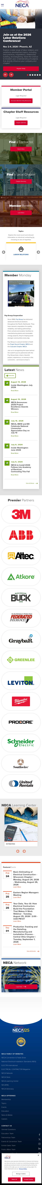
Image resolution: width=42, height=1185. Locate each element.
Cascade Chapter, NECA (18, 347)
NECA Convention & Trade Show (13, 1058)
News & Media (6, 1115)
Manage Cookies (21, 1174)
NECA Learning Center (9, 1081)
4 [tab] (35, 75)
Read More (14, 391)
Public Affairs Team (8, 1149)
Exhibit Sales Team (8, 1145)
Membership (6, 1099)
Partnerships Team (8, 1137)
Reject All (14, 1179)
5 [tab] (37, 75)
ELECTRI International (9, 1065)
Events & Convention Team (11, 1141)
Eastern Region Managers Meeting (26, 893)
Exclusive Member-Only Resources (21, 101)
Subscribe (11, 375)
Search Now (24, 149)
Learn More (25, 213)
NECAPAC (5, 1085)
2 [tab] (30, 75)
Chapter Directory (24, 182)
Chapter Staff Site (21, 122)
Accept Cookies (28, 1179)
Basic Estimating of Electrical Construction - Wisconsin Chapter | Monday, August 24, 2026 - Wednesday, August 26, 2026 (26, 878)
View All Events (31, 951)
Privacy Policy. (23, 1169)
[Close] (38, 1155)
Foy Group (19, 319)
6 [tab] (40, 75)
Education (5, 1111)
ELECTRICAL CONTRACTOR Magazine (15, 1069)
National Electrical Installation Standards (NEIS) (18, 1061)
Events (3, 1107)
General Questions (8, 1129)
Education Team (7, 1133)
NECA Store (5, 1077)
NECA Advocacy (7, 1089)
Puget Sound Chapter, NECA (20, 344)
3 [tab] (32, 75)
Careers (4, 1119)
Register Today (24, 69)
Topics (3, 1103)
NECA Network (7, 1073)
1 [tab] (27, 75)
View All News (30, 483)
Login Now (26, 987)
